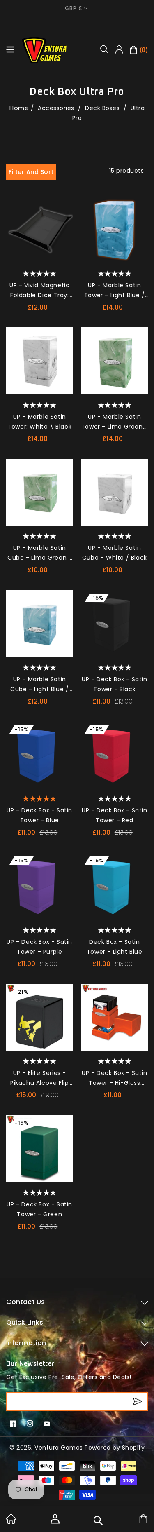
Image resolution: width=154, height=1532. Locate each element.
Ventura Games (58, 1447)
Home (19, 107)
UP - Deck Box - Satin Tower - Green (39, 1209)
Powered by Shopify (115, 1447)
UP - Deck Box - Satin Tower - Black (114, 684)
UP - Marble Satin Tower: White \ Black (39, 422)
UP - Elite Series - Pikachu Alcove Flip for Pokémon (39, 1078)
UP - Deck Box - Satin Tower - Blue (39, 815)
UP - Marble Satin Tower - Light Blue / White (114, 290)
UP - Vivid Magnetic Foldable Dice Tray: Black (39, 290)
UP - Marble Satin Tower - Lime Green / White (114, 422)
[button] (107, 49)
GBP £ (73, 8)
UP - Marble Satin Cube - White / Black (114, 553)
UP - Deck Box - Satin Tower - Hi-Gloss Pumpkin (114, 1078)
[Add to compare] (64, 222)
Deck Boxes (103, 108)
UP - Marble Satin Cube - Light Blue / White (39, 684)
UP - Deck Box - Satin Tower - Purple (39, 947)
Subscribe (138, 1401)
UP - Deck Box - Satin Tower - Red (114, 815)
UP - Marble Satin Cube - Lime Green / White (39, 553)
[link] (11, 1522)
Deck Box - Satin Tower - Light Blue (115, 947)
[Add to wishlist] (64, 205)
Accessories (57, 108)
